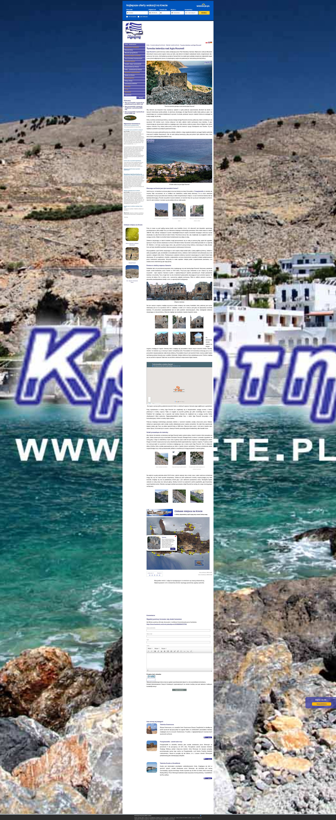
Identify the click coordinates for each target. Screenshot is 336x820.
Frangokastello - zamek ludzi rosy (171, 741)
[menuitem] (150, 648)
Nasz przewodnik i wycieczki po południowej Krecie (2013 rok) (134, 103)
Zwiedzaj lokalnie (130, 61)
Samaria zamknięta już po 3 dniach (132, 190)
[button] (148, 651)
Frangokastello (199, 191)
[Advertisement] (179, 31)
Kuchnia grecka (129, 78)
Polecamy (127, 86)
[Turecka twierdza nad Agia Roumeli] (161, 216)
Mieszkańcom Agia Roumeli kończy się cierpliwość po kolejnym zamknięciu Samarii (134, 174)
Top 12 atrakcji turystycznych (133, 58)
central (159, 512)
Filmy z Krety (128, 81)
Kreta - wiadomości (130, 44)
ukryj (334, 698)
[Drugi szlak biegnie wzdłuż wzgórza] (179, 464)
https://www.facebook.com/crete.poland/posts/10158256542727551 (167, 624)
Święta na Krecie (130, 75)
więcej (173, 548)
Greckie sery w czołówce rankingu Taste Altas (133, 207)
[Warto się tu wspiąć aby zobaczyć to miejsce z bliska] (196, 216)
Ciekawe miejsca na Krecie (133, 55)
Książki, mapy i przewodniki (133, 64)
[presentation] (150, 648)
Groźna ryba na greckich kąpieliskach (132, 160)
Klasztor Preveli (132, 262)
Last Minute (144, 16)
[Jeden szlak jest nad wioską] (161, 464)
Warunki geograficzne (131, 52)
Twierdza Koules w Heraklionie (170, 763)
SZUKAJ (204, 13)
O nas (126, 89)
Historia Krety (129, 50)
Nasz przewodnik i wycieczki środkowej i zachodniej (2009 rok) (133, 108)
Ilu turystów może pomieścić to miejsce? (133, 129)
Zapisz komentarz (179, 689)
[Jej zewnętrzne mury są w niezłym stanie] (179, 216)
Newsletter (128, 92)
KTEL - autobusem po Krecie (133, 69)
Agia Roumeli (151, 51)
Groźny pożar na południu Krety (131, 125)
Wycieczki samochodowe (132, 72)
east (168, 511)
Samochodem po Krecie (132, 66)
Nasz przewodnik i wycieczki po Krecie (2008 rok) (134, 112)
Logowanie (128, 95)
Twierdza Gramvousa (167, 724)
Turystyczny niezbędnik (132, 47)
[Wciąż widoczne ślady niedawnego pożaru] (132, 260)
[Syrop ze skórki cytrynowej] (132, 240)
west (151, 512)
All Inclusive (132, 16)
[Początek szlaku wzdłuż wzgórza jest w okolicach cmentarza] (196, 464)
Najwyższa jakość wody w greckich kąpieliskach (132, 169)
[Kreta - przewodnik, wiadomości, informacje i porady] (134, 31)
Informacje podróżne (131, 83)
